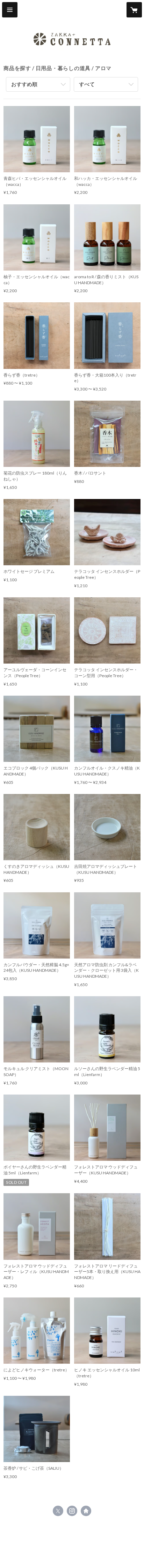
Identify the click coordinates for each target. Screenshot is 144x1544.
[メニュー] (9, 9)
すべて (87, 84)
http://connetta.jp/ (86, 1511)
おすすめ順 (24, 84)
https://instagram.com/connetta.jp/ (72, 1511)
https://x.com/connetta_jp (58, 1511)
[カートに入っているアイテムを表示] (134, 9)
